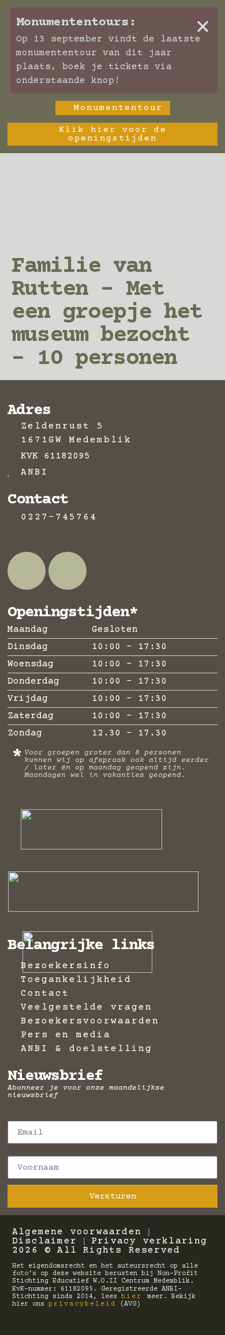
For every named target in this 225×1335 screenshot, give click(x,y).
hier (134, 1296)
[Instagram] (67, 571)
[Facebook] (26, 571)
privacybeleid (82, 1304)
